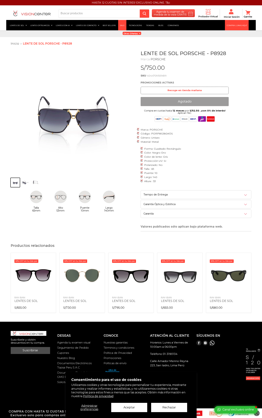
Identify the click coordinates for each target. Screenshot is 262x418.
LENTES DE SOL (26, 301)
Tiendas (150, 25)
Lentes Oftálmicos (40, 25)
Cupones (63, 353)
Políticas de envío (115, 363)
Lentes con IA (63, 25)
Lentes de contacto (86, 25)
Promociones (112, 358)
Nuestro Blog (66, 358)
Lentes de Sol (17, 25)
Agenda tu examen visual (73, 342)
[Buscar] (144, 13)
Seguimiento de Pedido (73, 347)
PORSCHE (158, 59)
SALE (122, 25)
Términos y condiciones (119, 347)
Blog (160, 25)
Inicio (15, 43)
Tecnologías (135, 25)
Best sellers (109, 25)
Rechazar (169, 407)
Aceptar (129, 407)
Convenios (173, 25)
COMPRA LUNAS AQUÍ (237, 25)
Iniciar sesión (232, 17)
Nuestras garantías (116, 342)
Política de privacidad (98, 396)
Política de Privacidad (118, 353)
